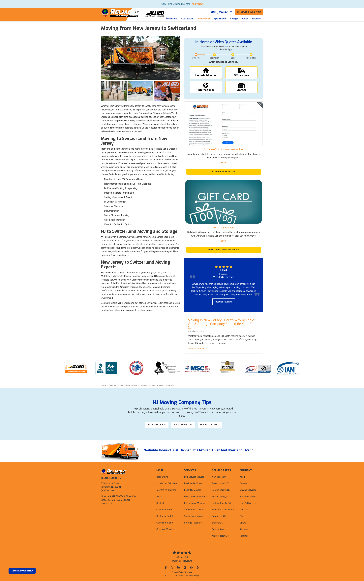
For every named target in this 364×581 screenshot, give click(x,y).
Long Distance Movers (195, 496)
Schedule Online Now (22, 570)
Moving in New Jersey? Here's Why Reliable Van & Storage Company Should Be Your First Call (222, 324)
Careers (243, 483)
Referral (244, 535)
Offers (243, 522)
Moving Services (248, 490)
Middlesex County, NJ (223, 509)
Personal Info (251, 58)
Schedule (249, 12)
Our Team (244, 509)
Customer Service (165, 509)
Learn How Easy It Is (223, 171)
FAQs (159, 496)
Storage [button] (234, 18)
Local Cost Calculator (166, 483)
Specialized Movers (194, 516)
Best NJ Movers (248, 503)
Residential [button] (171, 18)
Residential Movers (194, 483)
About (242, 477)
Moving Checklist (210, 424)
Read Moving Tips (183, 424)
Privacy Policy (178, 572)
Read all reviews (223, 301)
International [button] (203, 18)
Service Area (218, 529)
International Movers (194, 503)
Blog (242, 516)
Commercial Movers (194, 509)
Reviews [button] (256, 18)
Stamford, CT (218, 522)
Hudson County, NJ (221, 503)
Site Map (188, 572)
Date (233, 58)
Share (224, 162)
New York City (219, 477)
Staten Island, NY (220, 483)
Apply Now (197, 4)
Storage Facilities (193, 522)
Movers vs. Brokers (166, 490)
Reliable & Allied (248, 496)
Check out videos (156, 424)
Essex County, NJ (220, 496)
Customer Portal (164, 516)
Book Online (162, 477)
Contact (160, 503)
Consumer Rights (164, 522)
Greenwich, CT (219, 516)
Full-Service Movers (194, 477)
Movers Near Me (220, 535)
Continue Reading (196, 348)
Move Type (196, 58)
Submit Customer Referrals (223, 249)
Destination (214, 58)
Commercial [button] (187, 18)
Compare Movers (165, 529)
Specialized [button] (220, 18)
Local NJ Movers (192, 490)
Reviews (244, 529)
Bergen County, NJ (221, 490)
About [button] (245, 18)
